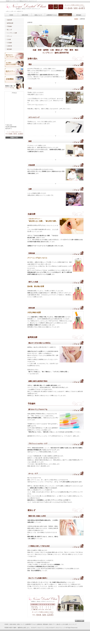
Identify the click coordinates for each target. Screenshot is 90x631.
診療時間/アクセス (31, 624)
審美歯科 (45, 624)
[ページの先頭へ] (80, 621)
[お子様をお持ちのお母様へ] (14, 66)
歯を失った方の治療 (62, 624)
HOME (76, 19)
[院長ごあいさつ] (14, 89)
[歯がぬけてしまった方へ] (14, 59)
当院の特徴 (13, 624)
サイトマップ (72, 624)
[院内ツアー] (14, 74)
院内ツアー (52, 624)
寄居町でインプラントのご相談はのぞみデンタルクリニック (21, 1)
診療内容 (39, 624)
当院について (20, 624)
